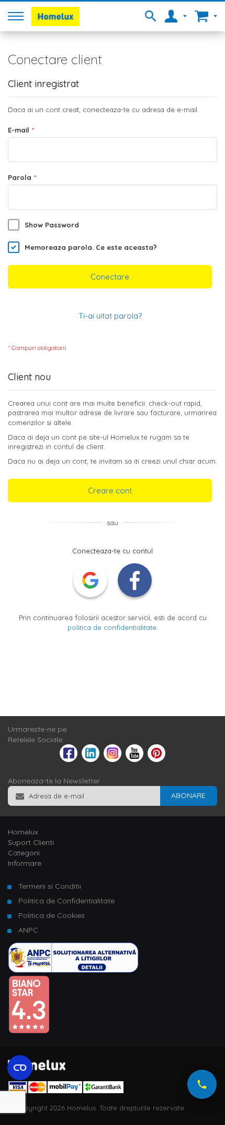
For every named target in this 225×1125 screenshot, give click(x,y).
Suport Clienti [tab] (31, 842)
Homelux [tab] (23, 832)
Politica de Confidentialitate (66, 900)
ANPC (28, 930)
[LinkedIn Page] (90, 759)
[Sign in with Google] (90, 580)
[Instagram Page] (112, 759)
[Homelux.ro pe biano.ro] (29, 1031)
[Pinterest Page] (156, 759)
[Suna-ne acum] (202, 1084)
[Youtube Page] (134, 759)
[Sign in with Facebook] (135, 580)
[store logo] (55, 16)
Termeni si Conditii (49, 886)
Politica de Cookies (51, 915)
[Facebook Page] (68, 755)
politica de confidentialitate (112, 627)
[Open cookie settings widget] (19, 1067)
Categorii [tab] (24, 852)
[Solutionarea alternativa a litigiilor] (73, 970)
